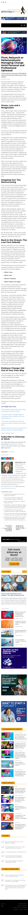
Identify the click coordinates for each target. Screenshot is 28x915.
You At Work (11, 451)
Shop (21, 909)
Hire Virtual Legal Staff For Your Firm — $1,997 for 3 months (15, 494)
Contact (15, 909)
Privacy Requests (22, 905)
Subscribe (14, 564)
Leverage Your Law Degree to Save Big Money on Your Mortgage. (15, 881)
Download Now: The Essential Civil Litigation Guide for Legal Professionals (15, 510)
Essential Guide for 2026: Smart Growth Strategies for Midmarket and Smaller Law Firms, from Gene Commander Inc (15, 518)
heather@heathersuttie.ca (8, 486)
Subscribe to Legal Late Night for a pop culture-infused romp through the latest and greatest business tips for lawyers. (15, 506)
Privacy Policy (23, 903)
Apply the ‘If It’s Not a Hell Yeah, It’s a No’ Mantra (20, 527)
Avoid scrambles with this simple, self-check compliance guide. (14, 875)
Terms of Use (16, 907)
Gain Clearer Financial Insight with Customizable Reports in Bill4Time (13, 498)
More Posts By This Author (8, 488)
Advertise (24, 907)
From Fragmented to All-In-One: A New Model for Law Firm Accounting (15, 847)
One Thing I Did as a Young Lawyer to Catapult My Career (8, 528)
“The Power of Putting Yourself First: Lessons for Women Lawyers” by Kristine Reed (13, 423)
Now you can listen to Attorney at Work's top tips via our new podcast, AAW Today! (15, 514)
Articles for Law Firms (14, 540)
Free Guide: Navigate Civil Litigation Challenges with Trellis (14, 861)
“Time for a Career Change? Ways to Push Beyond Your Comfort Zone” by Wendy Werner (12, 416)
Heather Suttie (6, 79)
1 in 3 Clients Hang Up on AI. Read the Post (15, 852)
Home (25, 909)
